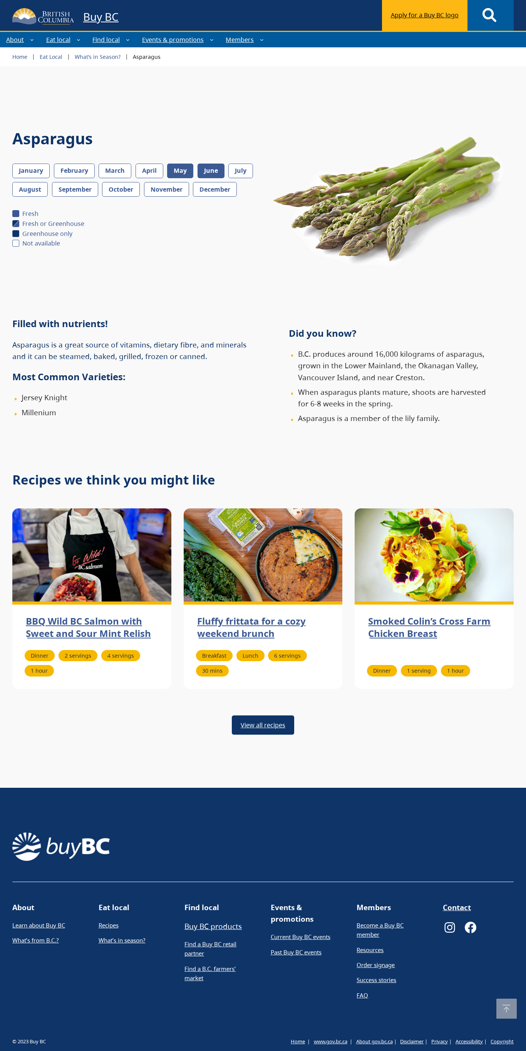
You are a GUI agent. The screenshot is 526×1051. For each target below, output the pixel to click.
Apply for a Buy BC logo (425, 15)
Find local (106, 39)
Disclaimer (412, 1041)
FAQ (362, 995)
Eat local (58, 39)
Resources (370, 950)
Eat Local (51, 56)
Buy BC (101, 16)
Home (19, 56)
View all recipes (263, 725)
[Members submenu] (262, 40)
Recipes (109, 925)
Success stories (376, 980)
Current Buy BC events (300, 937)
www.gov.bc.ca (330, 1041)
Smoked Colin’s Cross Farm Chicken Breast (429, 627)
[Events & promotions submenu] (212, 40)
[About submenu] (32, 40)
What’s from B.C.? (35, 940)
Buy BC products (213, 926)
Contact (457, 907)
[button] (506, 1009)
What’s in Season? (98, 56)
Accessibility (469, 1041)
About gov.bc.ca (374, 1041)
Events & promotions (173, 39)
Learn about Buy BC (38, 925)
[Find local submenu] (128, 40)
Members (240, 39)
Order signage (376, 965)
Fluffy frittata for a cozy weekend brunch (251, 627)
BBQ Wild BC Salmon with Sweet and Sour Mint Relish (88, 627)
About (15, 39)
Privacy (439, 1041)
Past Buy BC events (296, 952)
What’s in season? (122, 940)
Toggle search (490, 15)
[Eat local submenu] (78, 40)
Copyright (502, 1041)
